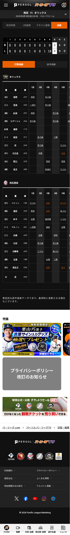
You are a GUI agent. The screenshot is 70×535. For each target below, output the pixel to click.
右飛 (33, 219)
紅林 (15, 113)
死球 (33, 211)
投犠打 (48, 169)
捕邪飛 (48, 219)
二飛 (56, 137)
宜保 (15, 105)
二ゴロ (63, 219)
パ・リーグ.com (11, 427)
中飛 (40, 153)
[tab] (19, 64)
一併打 (33, 105)
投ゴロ (63, 211)
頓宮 (15, 137)
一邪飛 (33, 227)
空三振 (48, 105)
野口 (15, 161)
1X (50, 51)
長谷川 (15, 267)
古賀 (15, 259)
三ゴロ (63, 145)
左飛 (63, 227)
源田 (15, 211)
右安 (63, 153)
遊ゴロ (56, 251)
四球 (33, 97)
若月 (15, 169)
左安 (48, 203)
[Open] (66, 14)
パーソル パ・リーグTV (38, 427)
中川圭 (15, 153)
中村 (15, 243)
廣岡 (15, 129)
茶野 (15, 97)
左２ (63, 203)
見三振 (48, 97)
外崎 (15, 235)
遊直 (48, 227)
